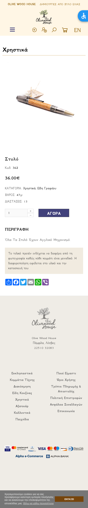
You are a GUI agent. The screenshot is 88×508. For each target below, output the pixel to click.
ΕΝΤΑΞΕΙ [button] (69, 499)
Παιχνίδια (22, 419)
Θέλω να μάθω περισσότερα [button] (38, 503)
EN (77, 30)
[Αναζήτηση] (54, 30)
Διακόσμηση (22, 386)
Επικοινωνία (66, 411)
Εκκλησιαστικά (22, 373)
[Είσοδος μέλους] (34, 30)
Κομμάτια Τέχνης (22, 380)
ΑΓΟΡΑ (54, 213)
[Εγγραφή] (44, 30)
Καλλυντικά (22, 413)
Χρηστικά (15, 49)
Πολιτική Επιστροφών (66, 398)
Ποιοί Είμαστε (66, 373)
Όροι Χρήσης (66, 380)
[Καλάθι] (66, 30)
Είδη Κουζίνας (22, 393)
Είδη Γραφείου (46, 188)
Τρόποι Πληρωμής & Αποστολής (66, 389)
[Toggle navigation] (12, 29)
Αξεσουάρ (22, 406)
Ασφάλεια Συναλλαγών (66, 404)
